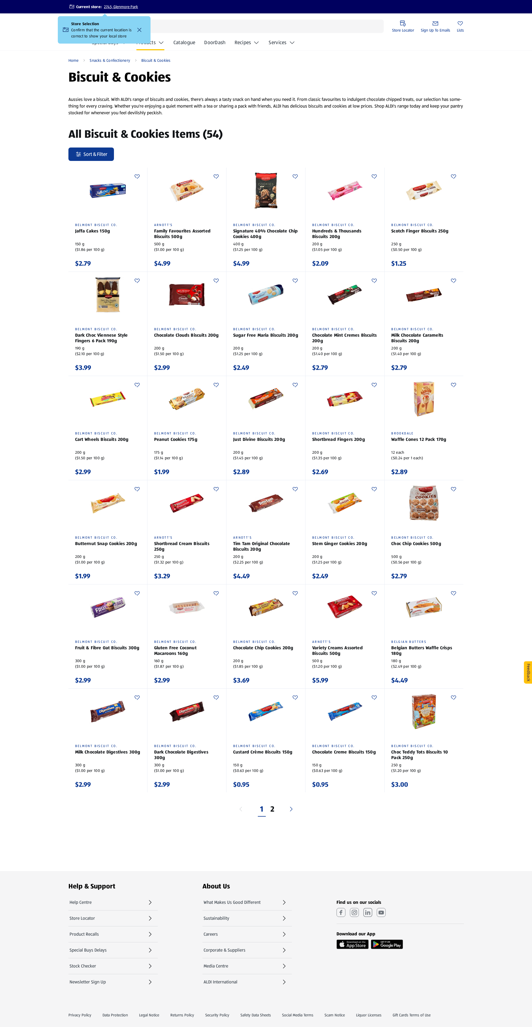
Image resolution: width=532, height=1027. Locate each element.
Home (73, 60)
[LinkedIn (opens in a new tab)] (367, 912)
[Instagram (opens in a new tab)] (354, 912)
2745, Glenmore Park (121, 6)
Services (277, 42)
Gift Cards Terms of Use (412, 1015)
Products (146, 42)
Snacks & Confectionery (110, 60)
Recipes (243, 42)
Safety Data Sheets (255, 1015)
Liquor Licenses (368, 1015)
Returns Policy (182, 1015)
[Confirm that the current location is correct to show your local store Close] (139, 30)
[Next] (291, 809)
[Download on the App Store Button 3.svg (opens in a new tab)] (353, 944)
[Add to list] (137, 176)
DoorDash (214, 44)
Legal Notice (149, 1015)
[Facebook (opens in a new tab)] (341, 912)
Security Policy (217, 1015)
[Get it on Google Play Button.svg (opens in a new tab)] (387, 944)
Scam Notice (335, 1015)
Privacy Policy (79, 1015)
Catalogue (184, 44)
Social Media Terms (297, 1015)
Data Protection (115, 1015)
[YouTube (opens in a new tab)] (381, 912)
